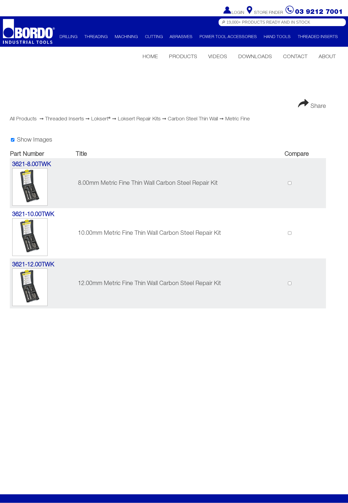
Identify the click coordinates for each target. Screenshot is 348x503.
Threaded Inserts (64, 119)
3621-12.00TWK (33, 264)
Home (150, 56)
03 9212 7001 (319, 12)
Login (238, 13)
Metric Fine (237, 119)
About (327, 56)
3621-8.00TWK (31, 164)
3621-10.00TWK (33, 214)
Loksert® (101, 119)
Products (183, 56)
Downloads (255, 56)
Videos (217, 56)
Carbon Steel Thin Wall (193, 119)
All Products (23, 119)
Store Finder (268, 13)
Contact (295, 56)
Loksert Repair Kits (139, 119)
